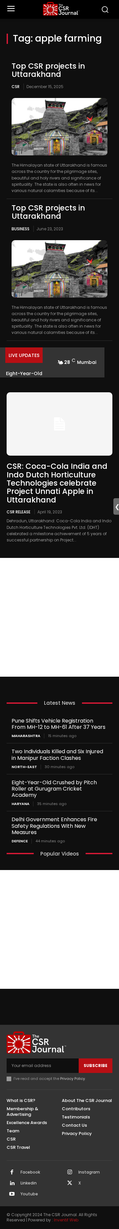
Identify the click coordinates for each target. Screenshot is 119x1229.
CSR (16, 86)
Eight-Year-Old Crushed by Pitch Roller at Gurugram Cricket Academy (54, 789)
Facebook (30, 1172)
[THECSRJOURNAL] (61, 9)
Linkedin (28, 1183)
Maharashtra (26, 735)
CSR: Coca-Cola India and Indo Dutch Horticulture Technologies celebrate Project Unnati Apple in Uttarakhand (57, 483)
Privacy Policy (72, 1078)
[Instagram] (69, 1172)
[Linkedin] (12, 1183)
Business (20, 229)
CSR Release (18, 511)
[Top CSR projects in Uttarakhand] (59, 126)
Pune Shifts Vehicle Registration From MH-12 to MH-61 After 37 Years (58, 724)
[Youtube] (12, 1194)
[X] (69, 1183)
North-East (24, 766)
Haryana (20, 803)
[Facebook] (12, 1172)
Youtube (29, 1194)
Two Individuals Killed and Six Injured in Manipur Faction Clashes (57, 754)
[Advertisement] (59, 617)
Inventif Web (66, 1220)
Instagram (89, 1172)
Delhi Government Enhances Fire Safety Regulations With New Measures (54, 826)
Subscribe (95, 1065)
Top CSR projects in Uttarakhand (48, 70)
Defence (20, 841)
